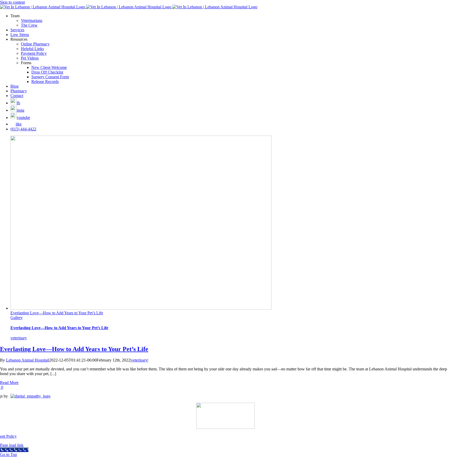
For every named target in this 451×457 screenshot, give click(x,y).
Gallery (16, 317)
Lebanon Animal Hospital (27, 360)
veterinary (18, 338)
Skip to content (12, 2)
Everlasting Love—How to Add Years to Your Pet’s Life (56, 313)
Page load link (11, 445)
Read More (9, 382)
